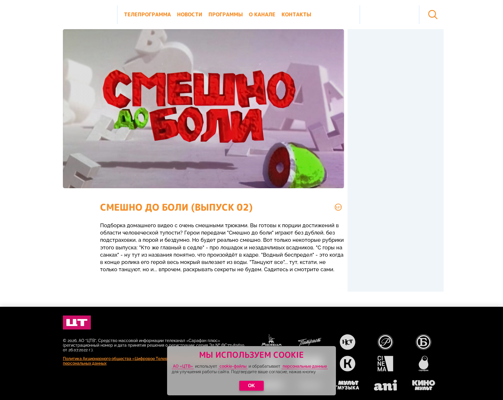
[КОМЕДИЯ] (347, 363)
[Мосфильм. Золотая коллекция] (271, 342)
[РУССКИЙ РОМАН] (385, 342)
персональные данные (305, 366)
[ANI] (385, 385)
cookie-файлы (233, 366)
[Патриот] (309, 342)
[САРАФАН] (423, 363)
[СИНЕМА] (385, 363)
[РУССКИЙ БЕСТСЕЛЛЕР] (423, 342)
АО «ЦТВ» (183, 366)
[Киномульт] (423, 385)
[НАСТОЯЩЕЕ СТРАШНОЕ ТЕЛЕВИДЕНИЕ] (347, 342)
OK (251, 385)
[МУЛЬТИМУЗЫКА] (347, 385)
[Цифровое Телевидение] (77, 322)
